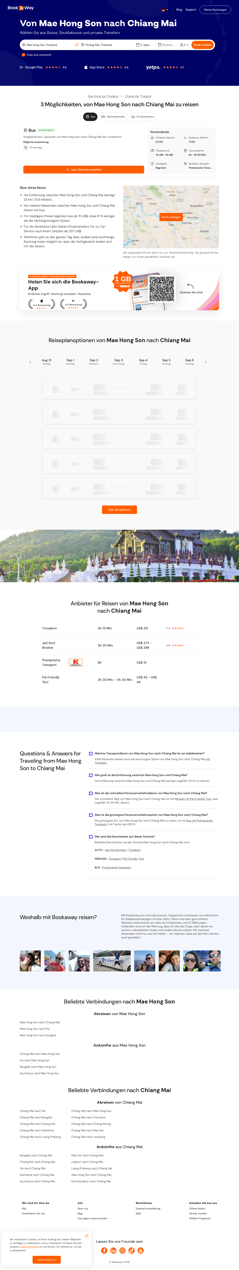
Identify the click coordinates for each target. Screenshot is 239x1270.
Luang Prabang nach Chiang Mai (91, 1168)
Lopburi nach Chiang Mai (87, 1162)
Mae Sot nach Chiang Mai (87, 1155)
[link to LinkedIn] (113, 1250)
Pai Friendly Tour (50, 679)
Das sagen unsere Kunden (92, 1218)
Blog (80, 1213)
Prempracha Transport (201, 167)
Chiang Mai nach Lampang (88, 1137)
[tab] (90, 117)
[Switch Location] (76, 44)
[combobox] (47, 45)
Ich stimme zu (46, 1260)
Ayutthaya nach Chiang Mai (37, 1181)
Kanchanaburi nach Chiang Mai (91, 1181)
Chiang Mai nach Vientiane (88, 1117)
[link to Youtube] (141, 1250)
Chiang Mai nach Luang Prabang (40, 1137)
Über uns (83, 1208)
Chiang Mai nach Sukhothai (37, 1130)
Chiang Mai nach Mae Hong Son (40, 1054)
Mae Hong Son (97, 96)
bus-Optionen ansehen (86, 169)
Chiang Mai (132, 96)
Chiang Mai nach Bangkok (36, 1117)
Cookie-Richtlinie (29, 1246)
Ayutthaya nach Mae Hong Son (39, 1073)
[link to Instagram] (122, 1250)
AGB (138, 1213)
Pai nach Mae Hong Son (35, 1060)
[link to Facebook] (104, 1250)
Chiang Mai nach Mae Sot (87, 1130)
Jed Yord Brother (48, 645)
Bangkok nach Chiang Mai (36, 1155)
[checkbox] (23, 54)
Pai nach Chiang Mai (32, 1168)
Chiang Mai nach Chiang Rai (37, 1124)
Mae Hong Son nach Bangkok (38, 1035)
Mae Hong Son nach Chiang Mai (40, 1022)
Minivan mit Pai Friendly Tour (193, 799)
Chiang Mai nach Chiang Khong (91, 1124)
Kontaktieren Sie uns (33, 1213)
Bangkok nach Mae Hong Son (38, 1067)
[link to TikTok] (131, 1250)
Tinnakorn (49, 628)
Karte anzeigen (171, 217)
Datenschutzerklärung (148, 1208)
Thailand (112, 96)
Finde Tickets (202, 45)
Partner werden (198, 1213)
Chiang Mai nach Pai (32, 1111)
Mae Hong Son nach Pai (35, 1029)
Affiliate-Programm (200, 1218)
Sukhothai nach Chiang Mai (37, 1175)
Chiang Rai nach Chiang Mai (37, 1162)
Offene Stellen (197, 1208)
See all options (119, 510)
